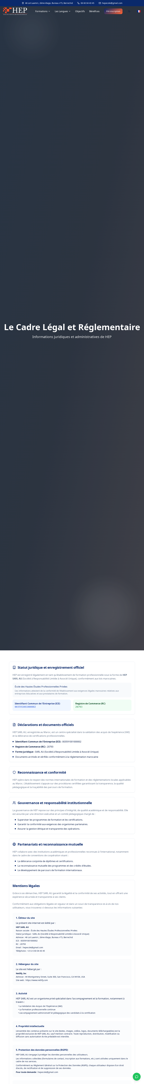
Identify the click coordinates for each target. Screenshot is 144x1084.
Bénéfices (94, 11)
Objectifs (80, 11)
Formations (41, 11)
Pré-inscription (113, 11)
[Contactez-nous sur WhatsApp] (137, 1077)
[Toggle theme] (129, 11)
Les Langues (61, 11)
